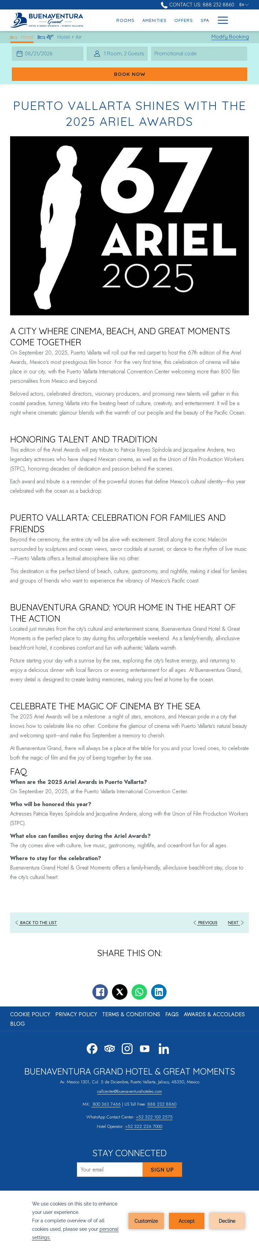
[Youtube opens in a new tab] (144, 1047)
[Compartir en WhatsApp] (139, 992)
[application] (129, 1221)
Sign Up (162, 1169)
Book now (129, 74)
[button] (40, 53)
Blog (17, 1024)
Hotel (27, 38)
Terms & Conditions (131, 1014)
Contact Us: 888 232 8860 (201, 4)
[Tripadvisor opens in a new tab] (109, 1047)
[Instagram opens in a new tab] (127, 1047)
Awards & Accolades (214, 1014)
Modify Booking (230, 36)
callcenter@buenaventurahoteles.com (129, 1091)
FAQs (172, 1014)
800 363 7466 (106, 1104)
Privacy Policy (76, 1014)
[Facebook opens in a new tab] (92, 1047)
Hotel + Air (69, 38)
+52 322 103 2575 (154, 1117)
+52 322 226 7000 (143, 1126)
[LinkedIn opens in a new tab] (164, 1047)
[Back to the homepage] (49, 20)
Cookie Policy (30, 1014)
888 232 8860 (161, 1104)
